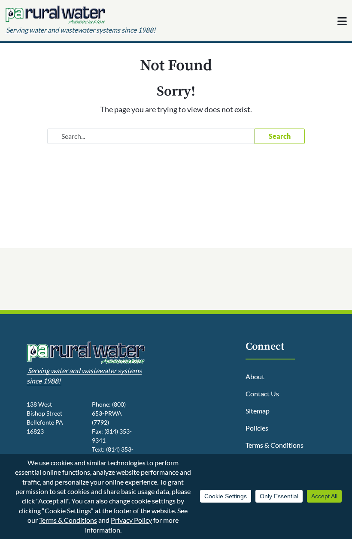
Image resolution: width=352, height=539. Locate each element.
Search (280, 136)
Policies (257, 428)
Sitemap (258, 411)
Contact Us (262, 393)
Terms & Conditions (274, 445)
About (255, 376)
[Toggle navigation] (342, 20)
